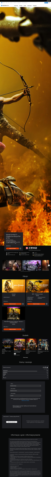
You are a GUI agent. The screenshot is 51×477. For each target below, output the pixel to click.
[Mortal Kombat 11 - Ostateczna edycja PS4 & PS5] (12, 265)
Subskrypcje (29, 5)
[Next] (49, 265)
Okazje (25, 5)
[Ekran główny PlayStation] (2, 3)
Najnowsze (16, 5)
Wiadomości (19, 2)
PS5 (6, 2)
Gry (8, 2)
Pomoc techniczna (24, 2)
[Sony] (48, 1)
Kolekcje (20, 5)
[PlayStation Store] (5, 5)
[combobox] (25, 386)
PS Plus (11, 2)
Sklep (4, 2)
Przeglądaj (35, 5)
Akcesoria (15, 2)
